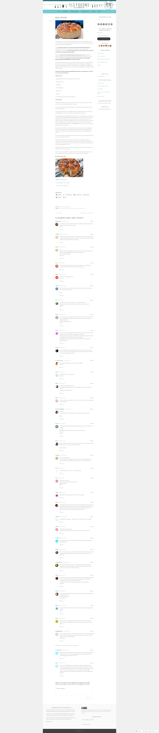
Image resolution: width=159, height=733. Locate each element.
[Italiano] (108, 46)
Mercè (56, 383)
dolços (71, 208)
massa (78, 208)
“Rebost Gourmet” (75, 11)
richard (83, 208)
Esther (56, 423)
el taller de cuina (59, 360)
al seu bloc (57, 72)
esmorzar (74, 208)
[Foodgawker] (109, 25)
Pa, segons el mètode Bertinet (62, 185)
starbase (57, 455)
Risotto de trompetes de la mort (102, 86)
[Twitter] (101, 25)
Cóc (57, 182)
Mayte (56, 440)
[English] (102, 46)
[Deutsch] (106, 46)
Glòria (56, 347)
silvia (56, 468)
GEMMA (56, 274)
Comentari (88, 697)
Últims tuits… (105, 74)
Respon (91, 221)
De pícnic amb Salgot (101, 56)
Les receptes (65, 11)
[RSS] (111, 25)
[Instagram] (103, 25)
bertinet (62, 208)
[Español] (99, 46)
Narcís (56, 247)
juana (56, 575)
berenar (59, 208)
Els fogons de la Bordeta (99, 710)
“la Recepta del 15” (85, 11)
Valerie (56, 285)
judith (56, 502)
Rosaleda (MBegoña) (59, 409)
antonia (57, 538)
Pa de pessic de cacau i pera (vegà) (103, 59)
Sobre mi (93, 11)
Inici (59, 11)
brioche (66, 208)
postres (80, 208)
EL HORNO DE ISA (58, 650)
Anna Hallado (58, 221)
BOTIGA (99, 11)
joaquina (57, 234)
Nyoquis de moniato (100, 96)
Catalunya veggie (100, 53)
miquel (56, 605)
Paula (56, 330)
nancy (56, 397)
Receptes (68, 206)
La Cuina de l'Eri (58, 562)
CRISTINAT (57, 516)
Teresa (56, 492)
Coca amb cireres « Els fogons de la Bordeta (69, 645)
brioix (69, 208)
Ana (56, 478)
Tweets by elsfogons (100, 76)
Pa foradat (99, 65)
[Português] (111, 46)
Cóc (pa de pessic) (100, 83)
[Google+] (106, 25)
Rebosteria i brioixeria (63, 206)
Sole (56, 262)
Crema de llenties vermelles (102, 62)
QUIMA (56, 314)
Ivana (56, 372)
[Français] (104, 46)
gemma (56, 549)
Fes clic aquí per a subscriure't (104, 38)
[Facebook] (98, 25)
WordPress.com (80, 730)
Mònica (56, 591)
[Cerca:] (105, 19)
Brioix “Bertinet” (100, 89)
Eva (56, 300)
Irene (56, 618)
